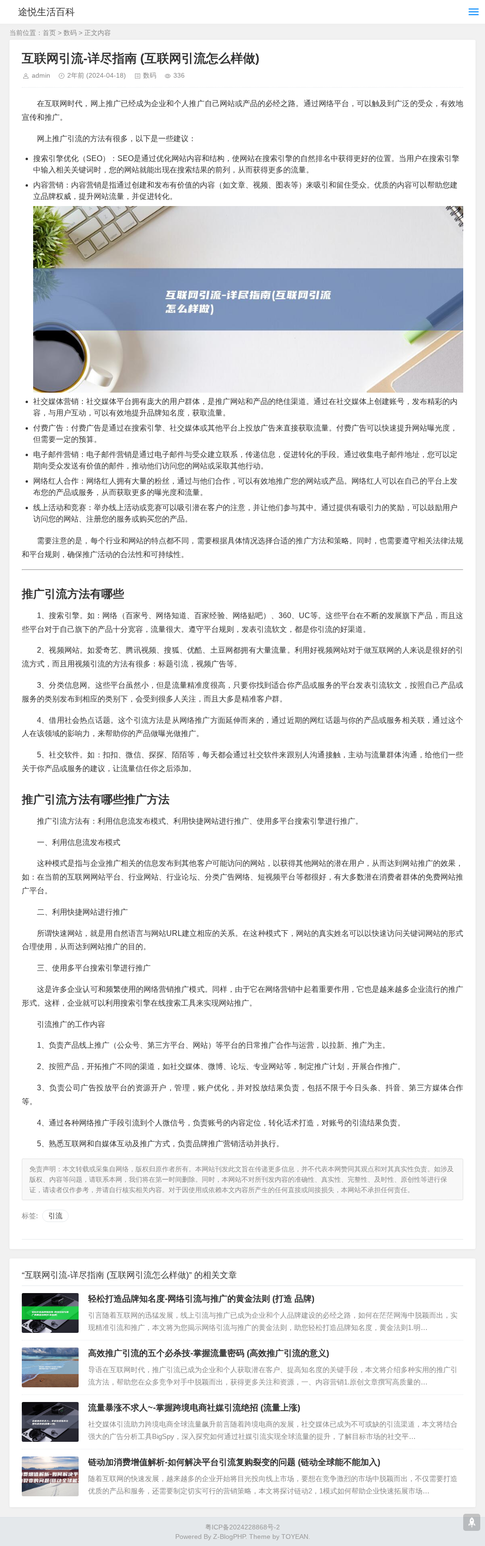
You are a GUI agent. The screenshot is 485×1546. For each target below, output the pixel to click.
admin (41, 75)
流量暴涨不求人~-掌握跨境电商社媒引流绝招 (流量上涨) (194, 1407)
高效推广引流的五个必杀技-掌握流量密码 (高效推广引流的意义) (208, 1353)
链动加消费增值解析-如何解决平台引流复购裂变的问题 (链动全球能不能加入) (234, 1462)
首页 (49, 32)
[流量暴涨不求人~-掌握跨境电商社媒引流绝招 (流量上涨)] (50, 1422)
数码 (70, 32)
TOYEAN (294, 1536)
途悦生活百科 (46, 12)
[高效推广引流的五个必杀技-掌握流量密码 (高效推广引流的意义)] (50, 1367)
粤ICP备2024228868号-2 (242, 1527)
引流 (55, 1216)
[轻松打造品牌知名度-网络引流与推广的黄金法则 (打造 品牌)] (50, 1313)
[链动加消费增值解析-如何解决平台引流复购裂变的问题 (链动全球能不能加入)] (50, 1476)
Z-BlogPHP (229, 1536)
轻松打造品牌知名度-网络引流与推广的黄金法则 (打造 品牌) (201, 1298)
